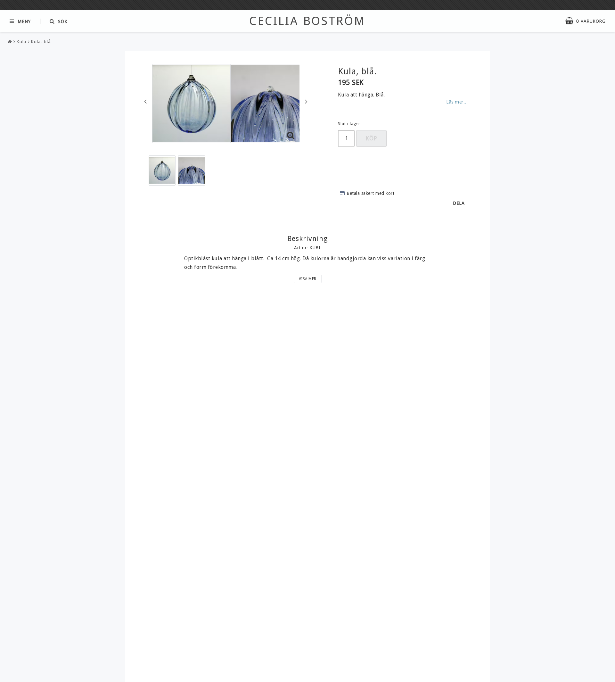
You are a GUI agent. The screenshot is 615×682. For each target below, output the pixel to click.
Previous (145, 101)
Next (306, 101)
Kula (21, 41)
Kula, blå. (41, 41)
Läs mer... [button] (457, 101)
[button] (588, 21)
